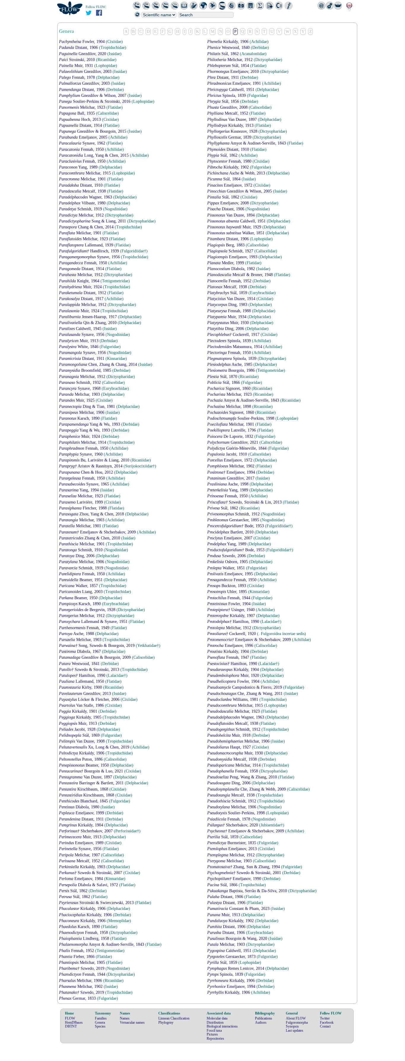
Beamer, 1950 (79, 598)
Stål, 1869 (80, 735)
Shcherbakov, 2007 (86, 831)
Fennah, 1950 (82, 149)
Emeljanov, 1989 (82, 843)
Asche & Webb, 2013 (236, 173)
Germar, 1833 (78, 998)
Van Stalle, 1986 (82, 705)
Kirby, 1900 (81, 687)
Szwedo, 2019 (82, 968)
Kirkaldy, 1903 (82, 867)
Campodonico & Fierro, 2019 (245, 687)
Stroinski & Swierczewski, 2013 (97, 902)
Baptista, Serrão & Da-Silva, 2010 (247, 891)
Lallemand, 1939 (86, 245)
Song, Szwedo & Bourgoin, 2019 (97, 645)
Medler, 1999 (226, 263)
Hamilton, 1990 (233, 621)
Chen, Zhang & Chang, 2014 (98, 364)
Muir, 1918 (229, 735)
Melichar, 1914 (83, 442)
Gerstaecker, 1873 (232, 956)
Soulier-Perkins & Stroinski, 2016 (95, 101)
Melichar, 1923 (82, 107)
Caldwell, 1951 (231, 89)
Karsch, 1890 (80, 418)
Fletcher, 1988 (83, 508)
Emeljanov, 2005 (84, 137)
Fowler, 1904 (82, 41)
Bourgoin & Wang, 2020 (237, 938)
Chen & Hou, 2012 (86, 472)
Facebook (327, 1022)
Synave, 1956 (90, 257)
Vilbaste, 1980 (83, 203)
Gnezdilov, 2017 (231, 478)
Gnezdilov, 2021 (233, 442)
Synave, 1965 (84, 484)
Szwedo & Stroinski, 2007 (91, 873)
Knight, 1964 (80, 281)
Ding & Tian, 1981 (87, 406)
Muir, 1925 (77, 400)
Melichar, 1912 (230, 59)
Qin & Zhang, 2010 (88, 322)
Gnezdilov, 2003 (86, 71)
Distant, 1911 (223, 77)
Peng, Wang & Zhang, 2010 (242, 777)
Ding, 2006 (226, 328)
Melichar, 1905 (82, 962)
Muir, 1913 (79, 341)
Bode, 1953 (236, 526)
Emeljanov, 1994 (231, 472)
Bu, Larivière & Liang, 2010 (94, 460)
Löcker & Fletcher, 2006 (90, 699)
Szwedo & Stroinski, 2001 (244, 873)
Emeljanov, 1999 (82, 813)
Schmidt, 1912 (234, 514)
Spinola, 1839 (227, 95)
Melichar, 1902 (231, 466)
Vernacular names (132, 1022)
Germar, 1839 (230, 137)
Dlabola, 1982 (231, 269)
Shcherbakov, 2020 (233, 825)
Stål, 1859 (227, 293)
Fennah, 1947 (228, 657)
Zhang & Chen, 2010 (90, 538)
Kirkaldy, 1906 (228, 41)
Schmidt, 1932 (80, 382)
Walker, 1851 (236, 233)
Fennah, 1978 (77, 77)
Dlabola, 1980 (80, 807)
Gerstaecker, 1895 (233, 520)
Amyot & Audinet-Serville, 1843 (247, 143)
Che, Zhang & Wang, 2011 (245, 693)
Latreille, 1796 (232, 430)
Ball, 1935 (77, 113)
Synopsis (292, 1026)
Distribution (215, 1022)
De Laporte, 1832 (230, 436)
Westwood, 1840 (229, 47)
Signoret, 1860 (229, 388)
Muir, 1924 (81, 287)
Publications (263, 1018)
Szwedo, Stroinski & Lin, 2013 (245, 502)
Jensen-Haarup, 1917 (88, 317)
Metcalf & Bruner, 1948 (240, 275)
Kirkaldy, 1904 (228, 651)
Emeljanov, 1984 (81, 878)
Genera (100, 1022)
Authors (261, 1022)
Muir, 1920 (233, 675)
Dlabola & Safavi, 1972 (89, 885)
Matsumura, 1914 (235, 346)
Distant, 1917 (82, 298)
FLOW (70, 1018)
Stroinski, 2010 (77, 59)
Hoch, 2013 (80, 119)
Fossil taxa (214, 1030)
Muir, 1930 (228, 322)
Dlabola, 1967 (80, 651)
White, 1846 (79, 346)
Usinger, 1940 (231, 610)
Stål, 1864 (224, 179)
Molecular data (217, 1018)
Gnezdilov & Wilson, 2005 (240, 191)
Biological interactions (222, 1026)
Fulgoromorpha (297, 1022)
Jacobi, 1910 (227, 454)
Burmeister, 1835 (232, 843)
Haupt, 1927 (229, 747)
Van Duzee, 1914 (231, 298)
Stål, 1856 (223, 101)
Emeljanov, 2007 (230, 538)
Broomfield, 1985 (85, 370)
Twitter (325, 1018)
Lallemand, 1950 (82, 681)
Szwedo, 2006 (227, 556)
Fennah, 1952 (230, 281)
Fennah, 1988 (229, 311)
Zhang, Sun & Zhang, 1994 (244, 867)
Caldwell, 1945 (81, 328)
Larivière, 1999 (81, 502)
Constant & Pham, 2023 (239, 908)
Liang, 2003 (81, 591)
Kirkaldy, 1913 (231, 125)
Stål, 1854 (228, 65)
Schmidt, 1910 (81, 550)
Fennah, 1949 (85, 628)
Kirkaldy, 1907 (231, 615)
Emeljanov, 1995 (230, 574)
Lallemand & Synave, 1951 (94, 621)
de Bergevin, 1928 (88, 610)
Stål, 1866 (224, 382)
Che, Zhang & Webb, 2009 (247, 789)
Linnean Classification (173, 1018)
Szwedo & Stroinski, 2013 (89, 669)
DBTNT (71, 1026)
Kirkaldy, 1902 (228, 167)
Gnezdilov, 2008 (228, 107)
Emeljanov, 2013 (232, 849)
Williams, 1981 (233, 699)
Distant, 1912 (83, 293)
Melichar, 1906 (82, 412)
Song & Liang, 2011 (93, 221)
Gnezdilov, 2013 (85, 693)
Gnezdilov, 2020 (83, 54)
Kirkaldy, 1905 (81, 717)
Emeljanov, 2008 (228, 203)
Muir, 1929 (234, 227)
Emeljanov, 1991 (234, 83)
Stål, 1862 (223, 54)
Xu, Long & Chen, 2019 (94, 747)
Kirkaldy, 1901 (78, 711)
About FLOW (296, 1018)
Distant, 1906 (79, 47)
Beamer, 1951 (81, 580)
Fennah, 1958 (233, 771)
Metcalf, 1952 (228, 113)
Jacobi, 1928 (78, 729)
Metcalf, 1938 (83, 191)
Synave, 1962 (82, 143)
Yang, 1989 (79, 167)
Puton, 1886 (81, 759)
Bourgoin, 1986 (231, 370)
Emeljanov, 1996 (230, 645)
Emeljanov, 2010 (233, 71)
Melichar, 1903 (80, 394)
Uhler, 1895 (227, 591)
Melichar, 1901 (83, 179)
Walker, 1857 (79, 586)
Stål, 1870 (222, 376)
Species (100, 1026)
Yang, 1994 (79, 490)
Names (125, 1018)
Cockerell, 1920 (232, 634)
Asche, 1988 (77, 634)
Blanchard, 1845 (84, 801)
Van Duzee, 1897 (232, 119)
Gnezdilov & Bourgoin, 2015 (93, 131)
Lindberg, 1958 (84, 938)
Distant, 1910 (228, 149)
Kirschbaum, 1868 (84, 789)
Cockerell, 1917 (234, 334)
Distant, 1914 (81, 125)
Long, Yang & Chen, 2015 (94, 155)
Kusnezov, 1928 (233, 131)
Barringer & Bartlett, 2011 (92, 783)
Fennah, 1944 (229, 598)
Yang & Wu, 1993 (90, 424)
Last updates (294, 1030)
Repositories (215, 1038)
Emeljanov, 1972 (230, 185)
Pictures (212, 1034)
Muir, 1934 (227, 317)
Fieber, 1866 (77, 956)
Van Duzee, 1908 (82, 741)
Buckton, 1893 (227, 586)
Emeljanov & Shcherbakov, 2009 (98, 532)
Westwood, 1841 (80, 663)
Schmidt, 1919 (81, 209)
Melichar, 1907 (80, 855)
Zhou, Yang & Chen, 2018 (92, 514)
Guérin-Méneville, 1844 (237, 448)
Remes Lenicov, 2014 (236, 968)
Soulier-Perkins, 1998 (241, 418)
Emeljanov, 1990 (234, 878)
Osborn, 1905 (228, 562)
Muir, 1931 (76, 65)
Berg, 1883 (226, 245)
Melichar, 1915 (85, 173)
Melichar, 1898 (229, 406)
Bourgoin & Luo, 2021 (91, 771)
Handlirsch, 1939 (89, 251)
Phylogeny (165, 1022)
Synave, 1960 (81, 454)
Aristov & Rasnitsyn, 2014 (91, 466)
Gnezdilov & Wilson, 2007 (93, 95)
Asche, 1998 (228, 484)
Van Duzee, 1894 (231, 215)
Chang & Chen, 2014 (87, 227)
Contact (325, 1026)
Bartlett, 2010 (231, 532)
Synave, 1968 (80, 388)
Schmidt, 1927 (230, 251)
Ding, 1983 (227, 304)
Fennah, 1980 (230, 161)
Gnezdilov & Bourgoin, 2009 (95, 657)
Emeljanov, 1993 (233, 257)
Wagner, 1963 (86, 197)
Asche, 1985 (230, 364)
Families (101, 1018)
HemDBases (74, 1022)
